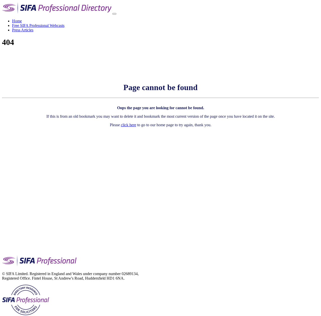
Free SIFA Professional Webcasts (38, 25)
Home (17, 21)
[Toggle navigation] (114, 14)
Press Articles (22, 30)
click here (128, 125)
